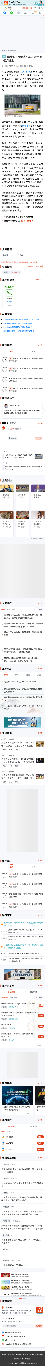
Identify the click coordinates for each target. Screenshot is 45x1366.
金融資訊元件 (18, 1359)
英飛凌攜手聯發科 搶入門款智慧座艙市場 (18, 331)
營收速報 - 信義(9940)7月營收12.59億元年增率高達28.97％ (23, 467)
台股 (5, 50)
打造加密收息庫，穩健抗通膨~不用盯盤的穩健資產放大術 (26, 379)
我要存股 (39, 266)
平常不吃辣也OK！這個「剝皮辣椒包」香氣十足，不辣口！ (6, 522)
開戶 (41, 1005)
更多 (40, 609)
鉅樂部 (25, 1354)
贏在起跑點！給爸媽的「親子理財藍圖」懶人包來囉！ (20, 262)
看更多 (40, 345)
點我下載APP (27, 220)
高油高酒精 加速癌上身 (22, 522)
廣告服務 (40, 1354)
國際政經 (12, 739)
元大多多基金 (6, 1024)
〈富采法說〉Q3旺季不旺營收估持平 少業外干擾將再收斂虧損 (19, 456)
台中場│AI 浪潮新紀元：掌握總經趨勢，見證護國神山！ (26, 359)
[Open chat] (40, 12)
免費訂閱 (39, 1326)
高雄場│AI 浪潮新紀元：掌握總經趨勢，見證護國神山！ (26, 389)
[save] (33, 13)
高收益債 (12, 1040)
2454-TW (26, 71)
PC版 (4, 1354)
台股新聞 (13, 50)
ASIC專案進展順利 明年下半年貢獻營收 (17, 327)
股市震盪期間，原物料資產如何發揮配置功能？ (6, 496)
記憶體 (10, 1136)
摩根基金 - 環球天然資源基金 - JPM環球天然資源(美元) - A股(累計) (18, 1014)
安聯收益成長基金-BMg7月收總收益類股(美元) (18, 1003)
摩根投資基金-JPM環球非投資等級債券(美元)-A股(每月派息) (19, 1035)
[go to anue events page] (35, 8)
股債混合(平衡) (14, 1007)
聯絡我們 (28, 1359)
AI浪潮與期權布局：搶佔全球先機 (18, 216)
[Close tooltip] (38, 18)
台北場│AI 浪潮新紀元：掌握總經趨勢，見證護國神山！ (26, 369)
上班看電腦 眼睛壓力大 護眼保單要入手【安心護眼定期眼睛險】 (38, 522)
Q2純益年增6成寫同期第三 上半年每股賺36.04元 (21, 319)
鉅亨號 (18, 1354)
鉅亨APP (11, 1354)
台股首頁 (30, 266)
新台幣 (25, 125)
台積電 (10, 1143)
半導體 (10, 1149)
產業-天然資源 (13, 1019)
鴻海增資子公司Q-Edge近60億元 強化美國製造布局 (22, 496)
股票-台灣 (12, 1028)
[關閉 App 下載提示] (2, 3)
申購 (41, 1015)
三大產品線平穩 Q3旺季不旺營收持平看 (18, 323)
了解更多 (38, 279)
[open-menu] (2, 8)
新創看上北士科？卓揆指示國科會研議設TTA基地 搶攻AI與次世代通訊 (38, 496)
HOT (11, 358)
